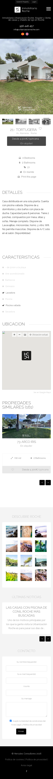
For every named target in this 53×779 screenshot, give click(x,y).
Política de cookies (14, 759)
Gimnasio (10, 286)
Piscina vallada (13, 305)
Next (49, 76)
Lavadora (10, 292)
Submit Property (23, 2)
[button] (26, 356)
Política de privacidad (36, 759)
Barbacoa (10, 280)
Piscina (8, 299)
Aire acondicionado (14, 273)
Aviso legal (26, 765)
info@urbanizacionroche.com (26, 29)
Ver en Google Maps (42, 392)
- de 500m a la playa (15, 267)
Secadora (10, 311)
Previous (4, 76)
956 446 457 (27, 25)
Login (34, 2)
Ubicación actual (40, 335)
